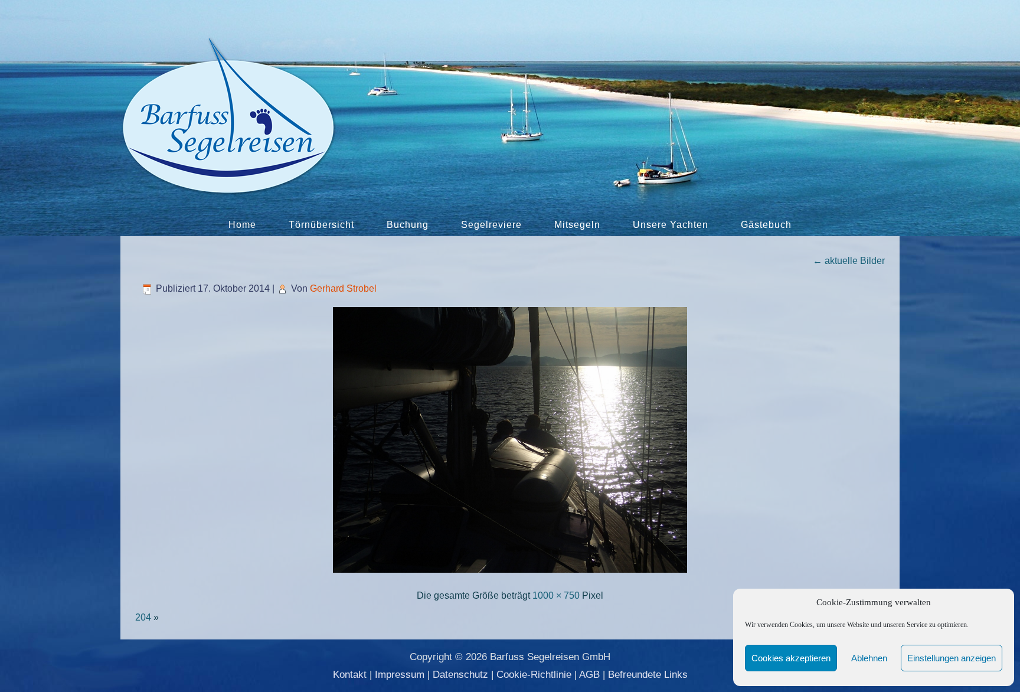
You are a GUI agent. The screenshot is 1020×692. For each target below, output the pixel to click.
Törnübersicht (321, 225)
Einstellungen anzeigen (951, 658)
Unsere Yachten (670, 225)
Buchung (408, 225)
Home (242, 225)
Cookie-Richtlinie (533, 674)
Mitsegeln (577, 225)
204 (143, 617)
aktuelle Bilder (849, 261)
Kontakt (350, 674)
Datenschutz (460, 674)
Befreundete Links (648, 674)
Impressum (399, 674)
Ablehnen (869, 658)
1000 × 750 (556, 595)
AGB (589, 674)
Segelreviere (491, 225)
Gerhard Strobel (343, 288)
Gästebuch (766, 225)
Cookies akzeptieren (791, 658)
